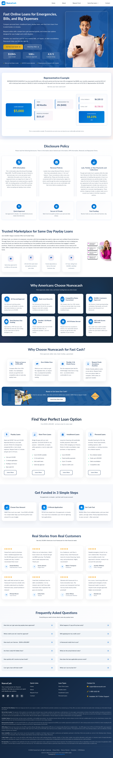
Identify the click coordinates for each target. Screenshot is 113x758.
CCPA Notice (81, 750)
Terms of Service (65, 750)
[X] (8, 696)
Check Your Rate (32, 47)
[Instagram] (17, 696)
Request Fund (77, 3)
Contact (107, 3)
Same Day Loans (92, 3)
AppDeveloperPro (60, 754)
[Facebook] (3, 696)
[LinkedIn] (12, 696)
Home (53, 3)
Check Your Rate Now (56, 399)
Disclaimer (73, 750)
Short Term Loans (63, 686)
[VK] (21, 696)
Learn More (10, 472)
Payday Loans (62, 689)
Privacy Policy (56, 750)
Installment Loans (63, 692)
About (64, 3)
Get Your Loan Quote (12, 47)
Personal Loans (62, 695)
